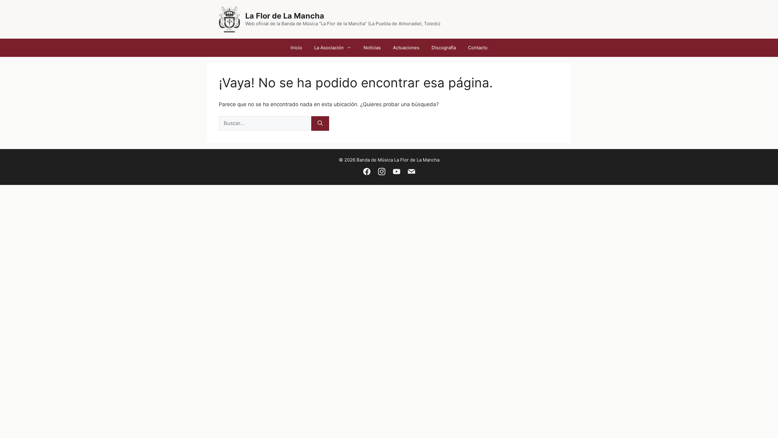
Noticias (372, 47)
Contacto (477, 47)
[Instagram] (381, 172)
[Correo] (411, 172)
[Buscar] (320, 123)
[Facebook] (366, 172)
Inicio (296, 47)
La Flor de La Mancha (284, 15)
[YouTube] (396, 172)
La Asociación (329, 47)
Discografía (444, 47)
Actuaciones (406, 47)
